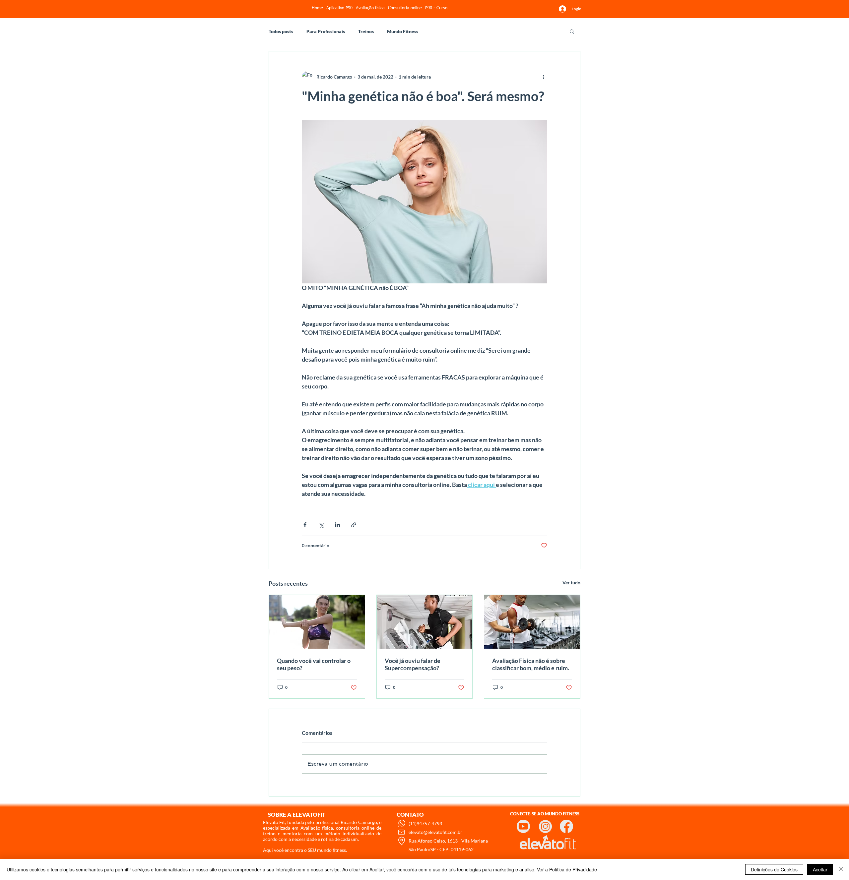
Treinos (366, 31)
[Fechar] (841, 869)
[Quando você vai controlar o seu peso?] (317, 622)
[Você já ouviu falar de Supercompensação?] (425, 622)
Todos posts (281, 31)
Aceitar (820, 869)
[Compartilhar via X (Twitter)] (321, 525)
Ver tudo (571, 582)
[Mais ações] (543, 77)
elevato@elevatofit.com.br (435, 832)
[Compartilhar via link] (354, 525)
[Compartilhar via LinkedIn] (337, 525)
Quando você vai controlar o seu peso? (314, 664)
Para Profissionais (325, 31)
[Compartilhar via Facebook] (305, 525)
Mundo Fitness (402, 31)
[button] (572, 31)
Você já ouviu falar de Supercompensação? (412, 664)
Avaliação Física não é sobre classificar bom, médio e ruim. (530, 664)
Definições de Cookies (774, 869)
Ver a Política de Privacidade (567, 869)
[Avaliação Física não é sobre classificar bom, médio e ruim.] (532, 622)
